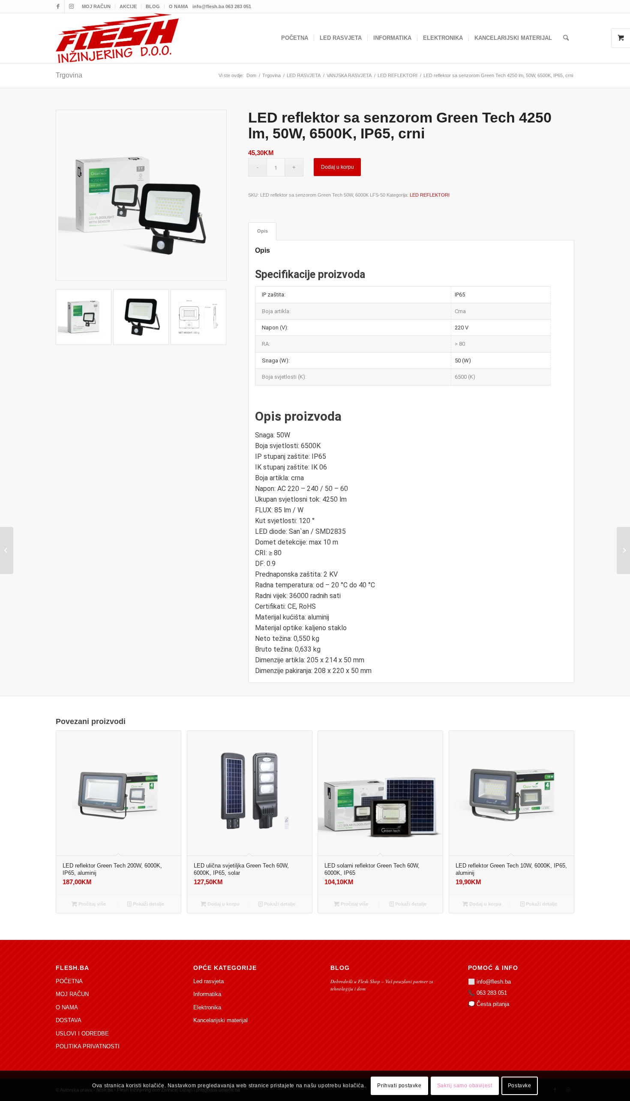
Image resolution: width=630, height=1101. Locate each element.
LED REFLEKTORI (430, 194)
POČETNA (69, 981)
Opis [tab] (262, 230)
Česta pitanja (493, 1004)
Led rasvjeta (208, 981)
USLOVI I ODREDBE (82, 1033)
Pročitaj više (91, 904)
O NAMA (178, 6)
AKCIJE (128, 6)
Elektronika (207, 1007)
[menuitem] (96, 6)
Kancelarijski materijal (220, 1020)
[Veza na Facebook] (58, 6)
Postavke (519, 1086)
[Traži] (566, 38)
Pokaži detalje (148, 904)
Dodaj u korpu (337, 167)
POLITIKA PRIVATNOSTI (88, 1046)
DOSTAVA (68, 1020)
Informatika (207, 994)
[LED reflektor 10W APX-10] (623, 550)
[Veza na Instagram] (71, 6)
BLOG (153, 6)
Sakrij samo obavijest (464, 1086)
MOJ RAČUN (96, 6)
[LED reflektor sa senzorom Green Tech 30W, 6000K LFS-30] (6, 550)
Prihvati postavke (399, 1086)
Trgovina (69, 75)
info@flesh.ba (494, 981)
